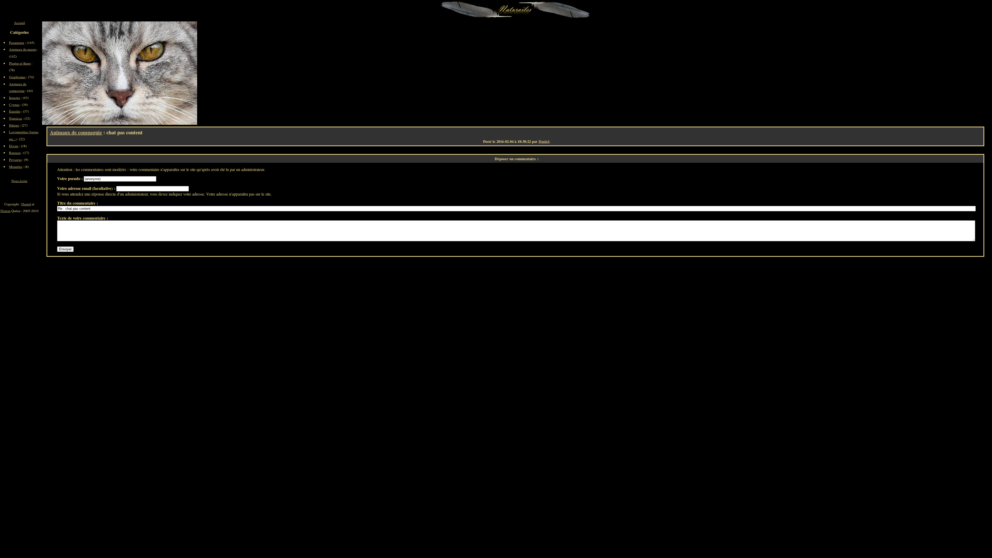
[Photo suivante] (158, 73)
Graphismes (17, 77)
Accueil (19, 22)
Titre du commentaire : (77, 203)
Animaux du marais (22, 49)
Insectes (14, 97)
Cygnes (14, 104)
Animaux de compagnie (76, 132)
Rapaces (15, 152)
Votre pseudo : (70, 178)
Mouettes (15, 166)
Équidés (14, 111)
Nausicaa (15, 118)
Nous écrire (19, 181)
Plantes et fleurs (20, 63)
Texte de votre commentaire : (82, 218)
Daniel (544, 141)
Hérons (14, 125)
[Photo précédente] (81, 73)
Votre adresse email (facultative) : (86, 188)
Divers (13, 146)
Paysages (15, 159)
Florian (6, 210)
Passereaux (16, 42)
